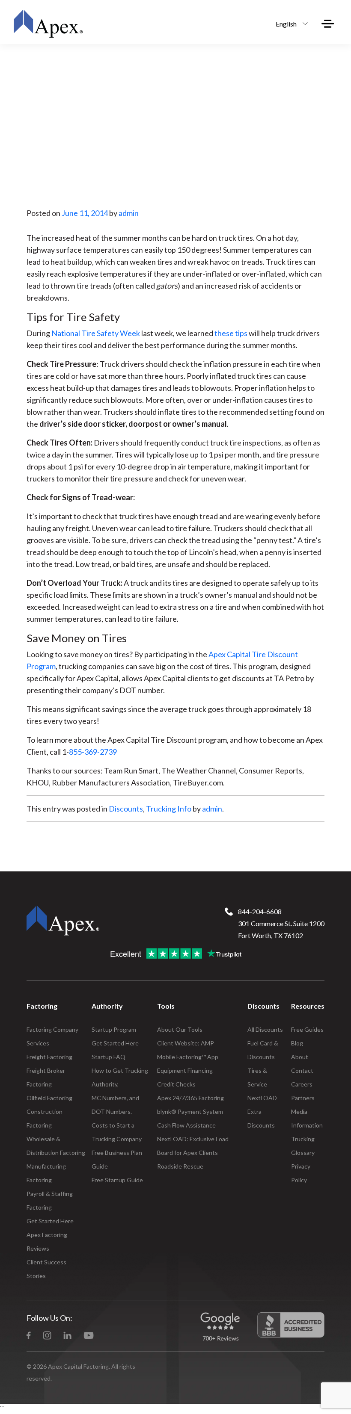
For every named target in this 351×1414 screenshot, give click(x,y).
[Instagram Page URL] (47, 1334)
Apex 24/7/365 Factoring (190, 1097)
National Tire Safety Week (95, 333)
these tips (230, 333)
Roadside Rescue (180, 1166)
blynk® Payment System (190, 1111)
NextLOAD (262, 1097)
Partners (303, 1097)
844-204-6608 (260, 911)
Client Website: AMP (185, 1043)
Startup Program (114, 1029)
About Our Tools (179, 1029)
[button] (289, 24)
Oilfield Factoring (49, 1097)
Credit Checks (176, 1084)
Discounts (126, 808)
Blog (297, 1043)
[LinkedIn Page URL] (67, 1334)
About (299, 1056)
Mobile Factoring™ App (187, 1056)
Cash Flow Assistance (186, 1125)
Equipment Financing (185, 1070)
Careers (301, 1084)
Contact (302, 1070)
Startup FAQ (108, 1056)
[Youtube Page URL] (88, 1334)
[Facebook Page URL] (29, 1334)
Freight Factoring (49, 1056)
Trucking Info (168, 808)
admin (129, 213)
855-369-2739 (93, 751)
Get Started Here (50, 1221)
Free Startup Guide (117, 1180)
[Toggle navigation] (327, 23)
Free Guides (307, 1029)
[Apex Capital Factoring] (48, 23)
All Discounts (265, 1029)
